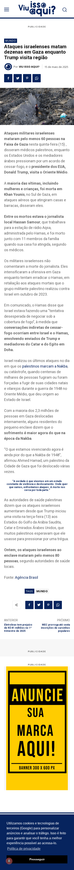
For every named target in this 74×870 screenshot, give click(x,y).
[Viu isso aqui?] (9, 66)
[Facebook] (8, 78)
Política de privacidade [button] (23, 848)
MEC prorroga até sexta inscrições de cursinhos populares (55, 628)
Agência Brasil (26, 577)
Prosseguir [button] (37, 859)
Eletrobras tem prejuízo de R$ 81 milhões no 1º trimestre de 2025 (18, 628)
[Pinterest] (27, 78)
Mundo (10, 40)
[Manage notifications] (9, 861)
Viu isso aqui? (29, 66)
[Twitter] (18, 78)
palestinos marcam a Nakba (44, 366)
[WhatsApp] (36, 78)
